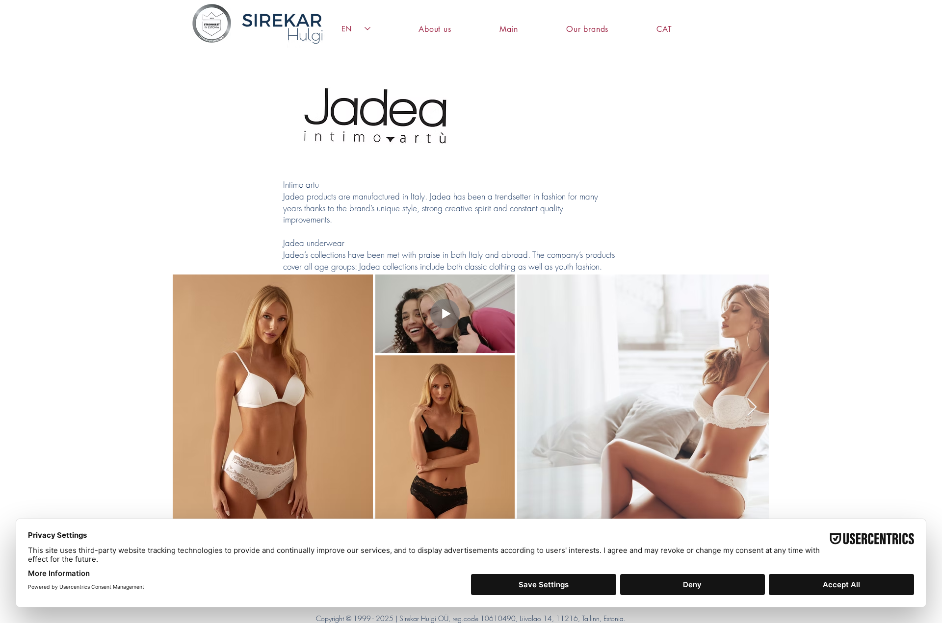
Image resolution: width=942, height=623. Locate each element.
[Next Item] (752, 407)
